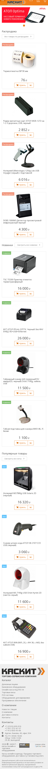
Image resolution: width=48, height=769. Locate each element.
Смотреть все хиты (13, 458)
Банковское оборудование (14, 687)
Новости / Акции (9, 709)
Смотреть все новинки (27, 245)
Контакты (6, 717)
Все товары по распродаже (16, 36)
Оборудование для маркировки (16, 697)
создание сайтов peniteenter (40, 745)
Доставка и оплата (10, 714)
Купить (22, 85)
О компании (7, 712)
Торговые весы (8, 692)
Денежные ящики (10, 684)
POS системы (8, 695)
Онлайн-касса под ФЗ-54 (13, 689)
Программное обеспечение (14, 700)
